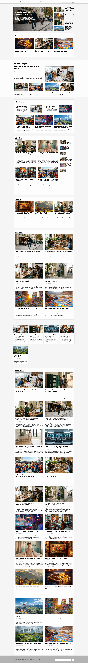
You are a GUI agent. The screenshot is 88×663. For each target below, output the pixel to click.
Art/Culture (41, 1)
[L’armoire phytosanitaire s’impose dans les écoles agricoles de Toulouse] (59, 380)
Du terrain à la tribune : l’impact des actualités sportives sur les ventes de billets (36, 93)
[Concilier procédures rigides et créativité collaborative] (59, 74)
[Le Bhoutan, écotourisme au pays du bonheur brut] (44, 206)
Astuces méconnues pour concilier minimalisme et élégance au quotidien (28, 447)
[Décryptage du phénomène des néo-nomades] (25, 172)
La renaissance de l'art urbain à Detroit (69, 14)
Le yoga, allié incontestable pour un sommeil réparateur (48, 153)
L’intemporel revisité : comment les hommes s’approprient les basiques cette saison (24, 13)
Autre (46, 1)
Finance (16, 1)
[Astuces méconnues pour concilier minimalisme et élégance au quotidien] (29, 436)
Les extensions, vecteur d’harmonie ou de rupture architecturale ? (69, 9)
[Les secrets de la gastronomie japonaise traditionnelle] (24, 206)
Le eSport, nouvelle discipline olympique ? (43, 126)
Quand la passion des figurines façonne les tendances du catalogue (43, 51)
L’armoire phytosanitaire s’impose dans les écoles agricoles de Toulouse (69, 22)
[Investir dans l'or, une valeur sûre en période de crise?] (24, 43)
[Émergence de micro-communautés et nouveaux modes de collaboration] (63, 159)
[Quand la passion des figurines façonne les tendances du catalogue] (44, 43)
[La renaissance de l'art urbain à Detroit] (59, 15)
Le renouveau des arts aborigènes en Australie (60, 50)
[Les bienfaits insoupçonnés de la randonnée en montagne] (59, 28)
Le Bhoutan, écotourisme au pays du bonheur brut (43, 212)
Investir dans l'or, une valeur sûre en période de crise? (24, 50)
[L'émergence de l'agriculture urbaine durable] (20, 349)
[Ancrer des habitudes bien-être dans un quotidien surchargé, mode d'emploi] (25, 146)
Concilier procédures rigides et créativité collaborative (26, 67)
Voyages (35, 1)
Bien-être (29, 1)
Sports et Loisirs (23, 1)
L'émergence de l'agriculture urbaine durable (19, 357)
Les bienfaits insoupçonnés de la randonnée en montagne (69, 28)
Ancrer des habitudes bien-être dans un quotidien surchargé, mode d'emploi (25, 154)
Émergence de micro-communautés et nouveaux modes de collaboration (69, 159)
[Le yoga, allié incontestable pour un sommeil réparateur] (48, 146)
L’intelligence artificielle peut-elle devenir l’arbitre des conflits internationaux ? (51, 337)
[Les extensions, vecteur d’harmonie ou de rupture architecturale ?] (59, 9)
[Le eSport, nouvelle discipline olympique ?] (44, 119)
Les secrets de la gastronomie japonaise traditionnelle (23, 212)
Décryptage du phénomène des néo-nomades (25, 179)
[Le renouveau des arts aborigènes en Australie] (63, 43)
